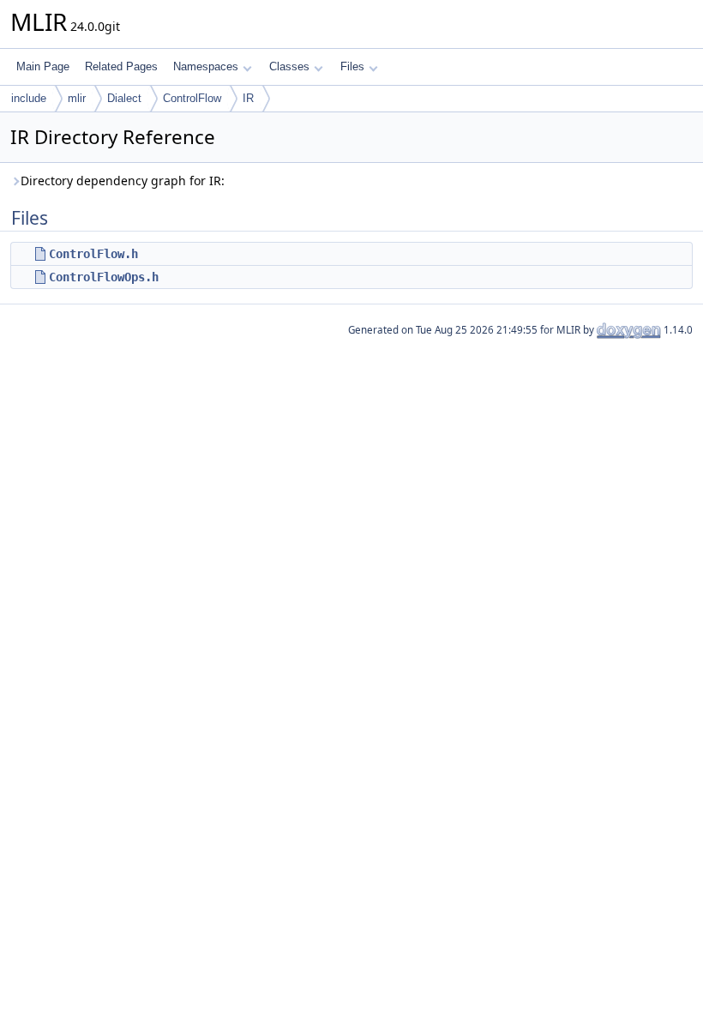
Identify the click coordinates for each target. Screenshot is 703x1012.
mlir (77, 98)
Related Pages (121, 66)
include (28, 98)
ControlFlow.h (93, 254)
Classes (289, 66)
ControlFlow (192, 98)
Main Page (42, 66)
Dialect (124, 98)
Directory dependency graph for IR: (123, 180)
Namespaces (205, 66)
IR (248, 98)
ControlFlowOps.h (104, 277)
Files (352, 66)
